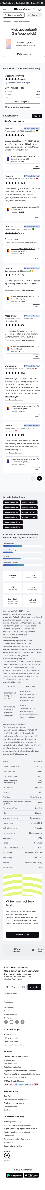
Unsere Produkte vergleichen (15, 1099)
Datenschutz (9, 1135)
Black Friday (8, 1110)
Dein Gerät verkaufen (12, 1067)
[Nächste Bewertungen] (39, 478)
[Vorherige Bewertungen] (33, 478)
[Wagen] (39, 9)
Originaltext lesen (31, 242)
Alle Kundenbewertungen (14, 1103)
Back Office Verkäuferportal (15, 1077)
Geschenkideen (10, 1106)
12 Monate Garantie (11, 1060)
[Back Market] (22, 9)
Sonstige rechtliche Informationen (17, 1139)
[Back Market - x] (22, 1022)
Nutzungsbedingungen (13, 1122)
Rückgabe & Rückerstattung (15, 1045)
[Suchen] (29, 15)
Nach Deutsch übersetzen (14, 400)
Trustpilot (8, 1018)
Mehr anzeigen (11, 396)
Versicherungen (10, 1064)
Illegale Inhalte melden (13, 1146)
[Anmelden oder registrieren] (34, 9)
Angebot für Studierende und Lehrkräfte (20, 1070)
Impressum (8, 1142)
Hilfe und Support (11, 1038)
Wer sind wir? (9, 1007)
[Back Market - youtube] (12, 1022)
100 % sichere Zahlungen (14, 1081)
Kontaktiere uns (10, 1034)
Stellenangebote (10, 1014)
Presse (6, 1011)
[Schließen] (42, 3)
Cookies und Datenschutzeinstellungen (19, 1132)
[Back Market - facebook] (17, 1022)
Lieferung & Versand (12, 1041)
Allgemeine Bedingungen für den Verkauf (20, 1129)
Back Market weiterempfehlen (16, 1057)
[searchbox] (36, 14)
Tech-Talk (7, 1096)
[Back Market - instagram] (6, 1022)
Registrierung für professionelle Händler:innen (22, 1074)
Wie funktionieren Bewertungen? (19, 107)
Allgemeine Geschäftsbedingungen (18, 1125)
